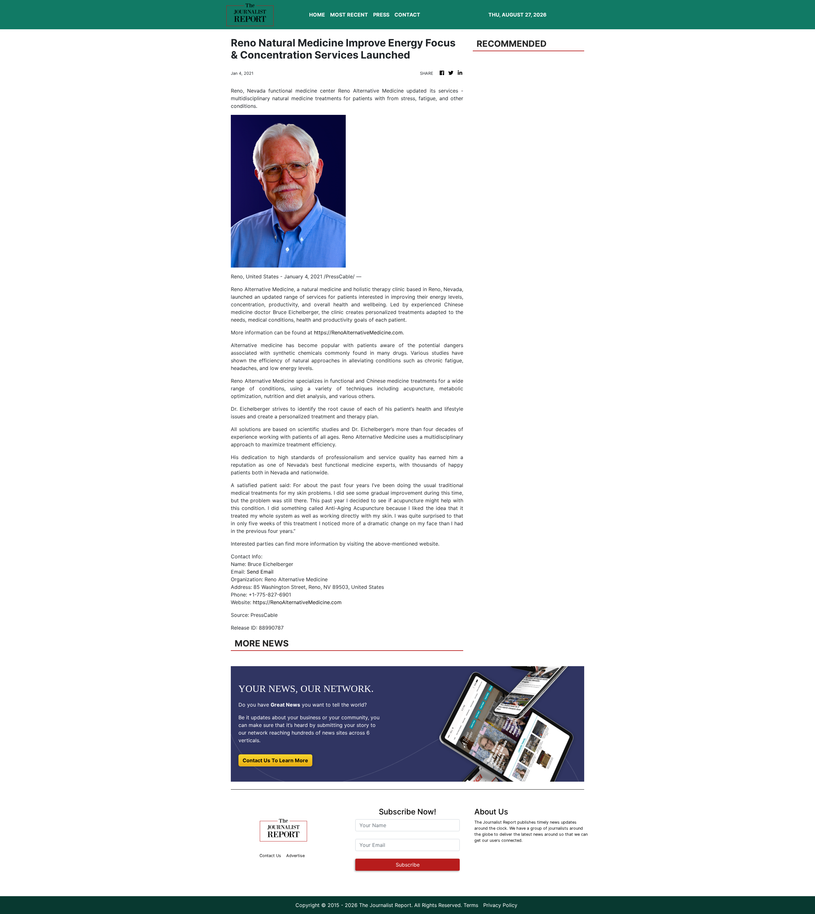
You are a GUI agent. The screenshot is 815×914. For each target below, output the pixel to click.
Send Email (260, 572)
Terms (471, 905)
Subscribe (408, 865)
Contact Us (270, 855)
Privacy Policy (500, 905)
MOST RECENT (349, 14)
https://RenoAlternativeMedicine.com (358, 332)
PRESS (381, 14)
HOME (317, 14)
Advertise (295, 855)
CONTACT (407, 14)
